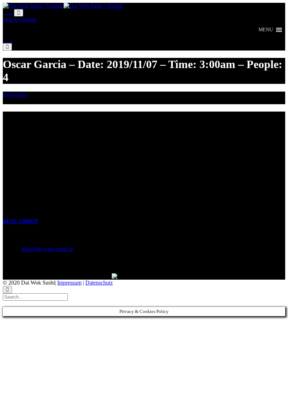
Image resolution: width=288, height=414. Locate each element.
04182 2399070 (20, 221)
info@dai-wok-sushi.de (47, 249)
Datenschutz (99, 283)
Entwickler (15, 95)
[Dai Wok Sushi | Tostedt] (63, 6)
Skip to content (19, 19)
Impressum (69, 283)
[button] (265, 30)
